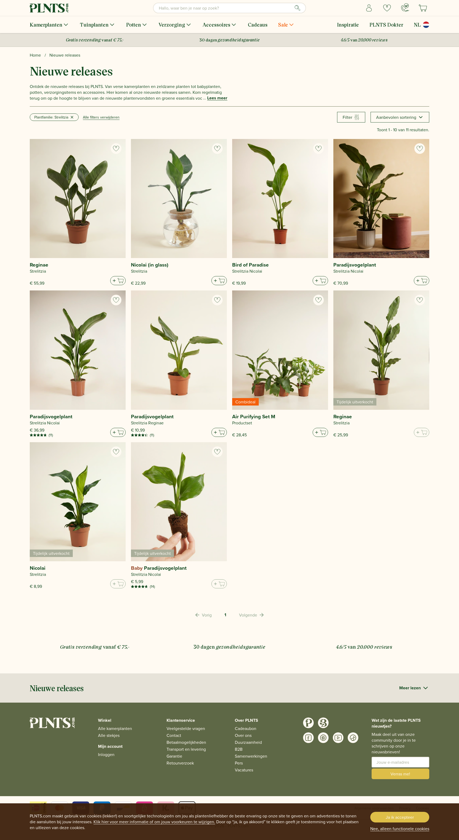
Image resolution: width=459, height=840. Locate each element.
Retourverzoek (180, 763)
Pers (239, 763)
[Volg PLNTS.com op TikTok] (353, 737)
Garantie (174, 756)
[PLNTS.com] (49, 7)
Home (35, 55)
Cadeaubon (245, 728)
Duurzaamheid (248, 742)
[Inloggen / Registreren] (369, 8)
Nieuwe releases (64, 55)
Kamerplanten (46, 24)
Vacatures (244, 770)
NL (417, 24)
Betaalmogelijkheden (186, 742)
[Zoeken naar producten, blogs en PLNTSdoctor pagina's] (297, 8)
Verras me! (400, 774)
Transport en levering (186, 749)
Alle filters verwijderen (101, 117)
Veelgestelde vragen (186, 728)
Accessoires (216, 24)
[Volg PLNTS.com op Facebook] (308, 737)
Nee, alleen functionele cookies (399, 828)
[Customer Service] (405, 7)
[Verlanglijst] (387, 8)
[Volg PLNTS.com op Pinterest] (323, 737)
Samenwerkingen (251, 756)
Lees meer (217, 98)
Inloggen (106, 754)
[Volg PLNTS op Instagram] (308, 722)
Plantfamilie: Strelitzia (51, 117)
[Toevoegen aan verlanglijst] (116, 148)
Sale (283, 24)
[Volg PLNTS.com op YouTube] (338, 737)
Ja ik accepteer (400, 817)
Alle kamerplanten (115, 728)
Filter (347, 117)
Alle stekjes (109, 735)
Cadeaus (257, 24)
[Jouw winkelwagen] (422, 8)
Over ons (243, 735)
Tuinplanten (94, 24)
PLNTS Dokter (386, 24)
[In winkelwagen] (118, 280)
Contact (174, 735)
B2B (239, 749)
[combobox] (229, 8)
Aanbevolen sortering (396, 117)
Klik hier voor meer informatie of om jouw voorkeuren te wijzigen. (154, 822)
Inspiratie (348, 24)
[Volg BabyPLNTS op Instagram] (323, 722)
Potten (133, 24)
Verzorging (172, 24)
